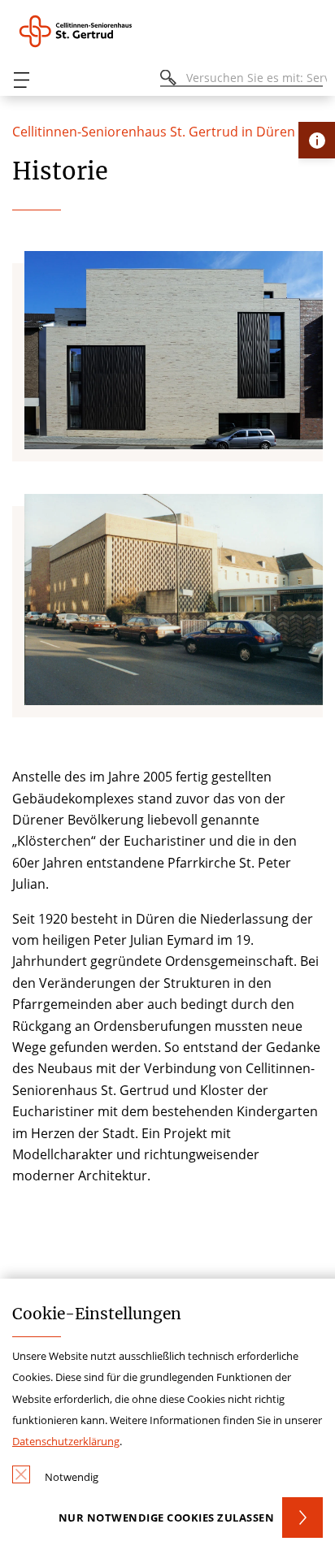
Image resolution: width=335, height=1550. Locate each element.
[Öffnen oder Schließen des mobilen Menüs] (21, 80)
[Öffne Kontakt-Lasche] (316, 140)
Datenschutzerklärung (66, 1441)
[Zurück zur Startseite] (97, 31)
